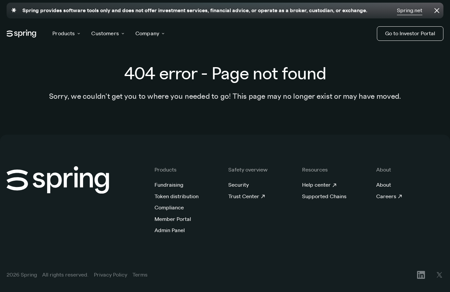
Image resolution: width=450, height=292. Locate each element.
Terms (140, 275)
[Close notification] (437, 10)
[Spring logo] (22, 34)
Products (63, 33)
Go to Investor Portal (410, 33)
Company (147, 33)
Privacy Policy (110, 275)
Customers (105, 33)
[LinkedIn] (421, 275)
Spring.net (409, 10)
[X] (439, 275)
